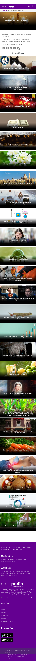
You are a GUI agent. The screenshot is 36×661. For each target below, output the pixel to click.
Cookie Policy (24, 654)
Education (27, 573)
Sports (18, 571)
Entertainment (9, 573)
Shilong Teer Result (21, 559)
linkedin (28, 547)
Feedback (4, 618)
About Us (4, 610)
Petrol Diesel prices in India (8, 561)
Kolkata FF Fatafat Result (7, 559)
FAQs (10, 656)
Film (10, 571)
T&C (9, 658)
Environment (4, 575)
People (15, 575)
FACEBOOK (6, 547)
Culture (6, 571)
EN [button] (29, 6)
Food (14, 571)
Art (2, 571)
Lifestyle (16, 573)
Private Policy (20, 656)
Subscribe (4, 615)
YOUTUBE (18, 549)
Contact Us (12, 654)
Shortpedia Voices (7, 621)
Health (11, 575)
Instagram (6, 549)
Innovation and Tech (26, 571)
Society (22, 573)
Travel (2, 573)
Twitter (17, 547)
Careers (3, 612)
